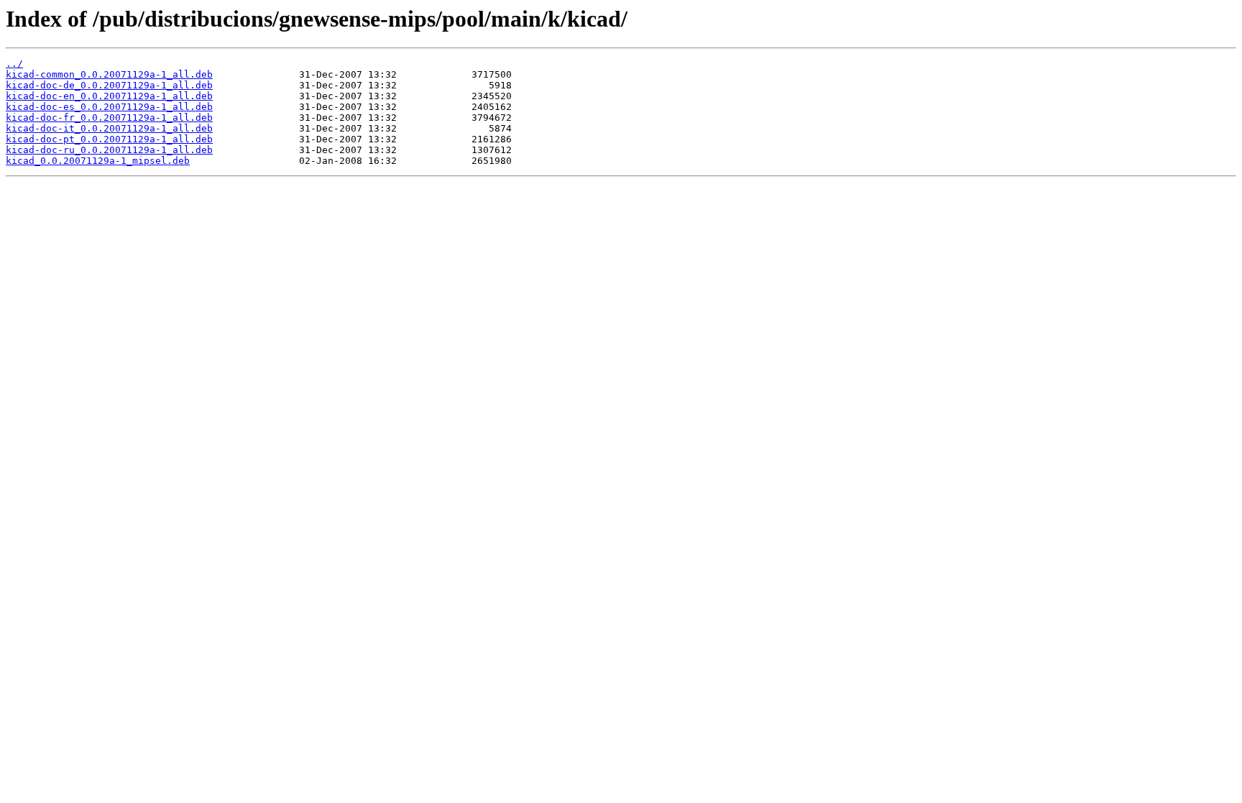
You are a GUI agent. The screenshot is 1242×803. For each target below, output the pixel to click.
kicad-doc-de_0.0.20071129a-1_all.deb (109, 85)
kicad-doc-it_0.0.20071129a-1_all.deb (109, 128)
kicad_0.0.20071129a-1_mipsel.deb (98, 160)
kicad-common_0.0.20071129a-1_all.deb (109, 74)
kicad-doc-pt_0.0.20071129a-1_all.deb (109, 139)
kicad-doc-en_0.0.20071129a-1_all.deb (109, 96)
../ (14, 63)
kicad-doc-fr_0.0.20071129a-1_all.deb (109, 117)
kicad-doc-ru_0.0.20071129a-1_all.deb (109, 149)
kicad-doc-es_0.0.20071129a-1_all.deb (109, 106)
